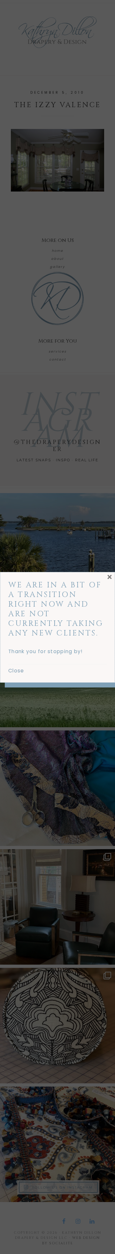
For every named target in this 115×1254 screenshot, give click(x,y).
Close (16, 670)
